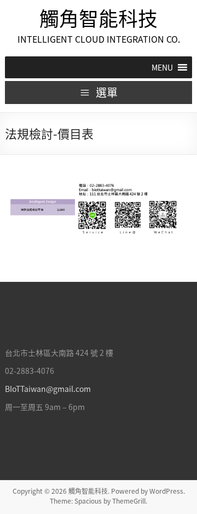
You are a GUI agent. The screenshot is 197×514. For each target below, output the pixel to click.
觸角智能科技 (98, 18)
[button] (162, 67)
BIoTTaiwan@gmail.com (48, 388)
